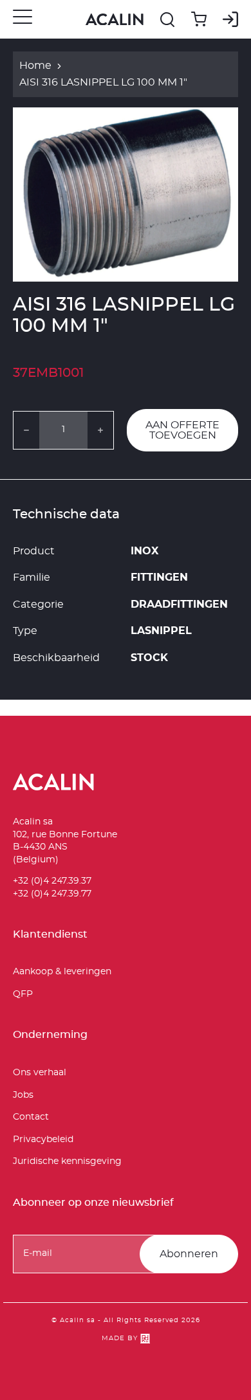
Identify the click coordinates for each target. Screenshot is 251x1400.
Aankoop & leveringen (62, 971)
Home (35, 65)
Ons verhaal (39, 1072)
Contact (31, 1117)
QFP (23, 994)
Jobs (23, 1095)
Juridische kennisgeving (67, 1161)
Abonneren (189, 1254)
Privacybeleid (43, 1139)
